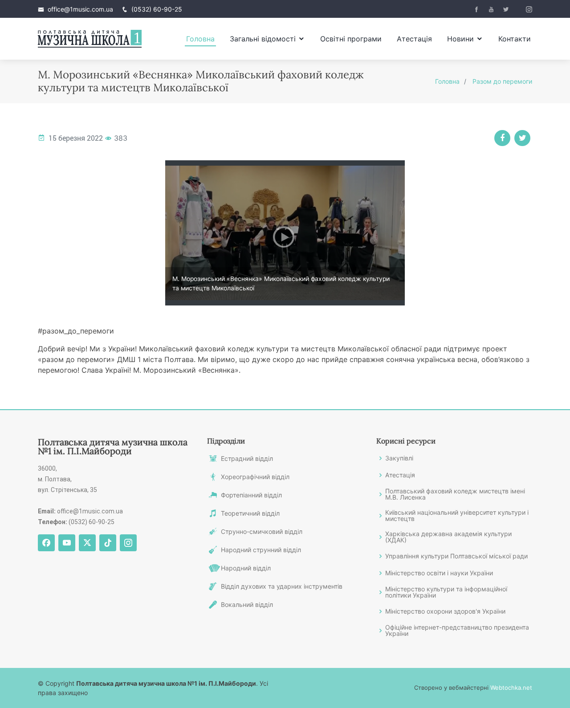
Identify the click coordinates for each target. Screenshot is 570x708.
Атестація (414, 38)
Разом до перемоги (502, 81)
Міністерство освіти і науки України (439, 573)
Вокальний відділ (247, 605)
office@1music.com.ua (80, 9)
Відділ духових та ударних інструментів (281, 586)
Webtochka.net (511, 687)
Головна (200, 38)
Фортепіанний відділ (251, 495)
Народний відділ (246, 568)
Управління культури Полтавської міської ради (456, 556)
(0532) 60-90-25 (156, 9)
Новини (460, 38)
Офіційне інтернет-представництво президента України (457, 630)
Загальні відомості (263, 38)
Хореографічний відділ (255, 477)
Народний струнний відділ (261, 550)
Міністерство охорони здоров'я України (445, 611)
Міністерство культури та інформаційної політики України (446, 592)
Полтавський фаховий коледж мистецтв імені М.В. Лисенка (455, 494)
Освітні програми (351, 38)
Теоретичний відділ (250, 513)
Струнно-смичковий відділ (261, 532)
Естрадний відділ (247, 459)
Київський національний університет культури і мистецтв (457, 515)
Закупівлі (399, 458)
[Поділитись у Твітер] (522, 138)
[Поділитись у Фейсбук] (502, 138)
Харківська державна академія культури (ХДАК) (448, 537)
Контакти (514, 38)
